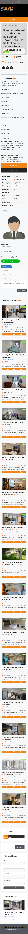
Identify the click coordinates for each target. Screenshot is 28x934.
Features (14, 170)
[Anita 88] (14, 227)
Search (20, 847)
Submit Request (22, 290)
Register (13, 1)
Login (8, 1)
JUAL (6, 837)
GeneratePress (14, 931)
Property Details (14, 165)
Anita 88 (4, 245)
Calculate (14, 887)
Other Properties (6, 266)
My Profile (18, 1)
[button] (11, 919)
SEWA (11, 837)
